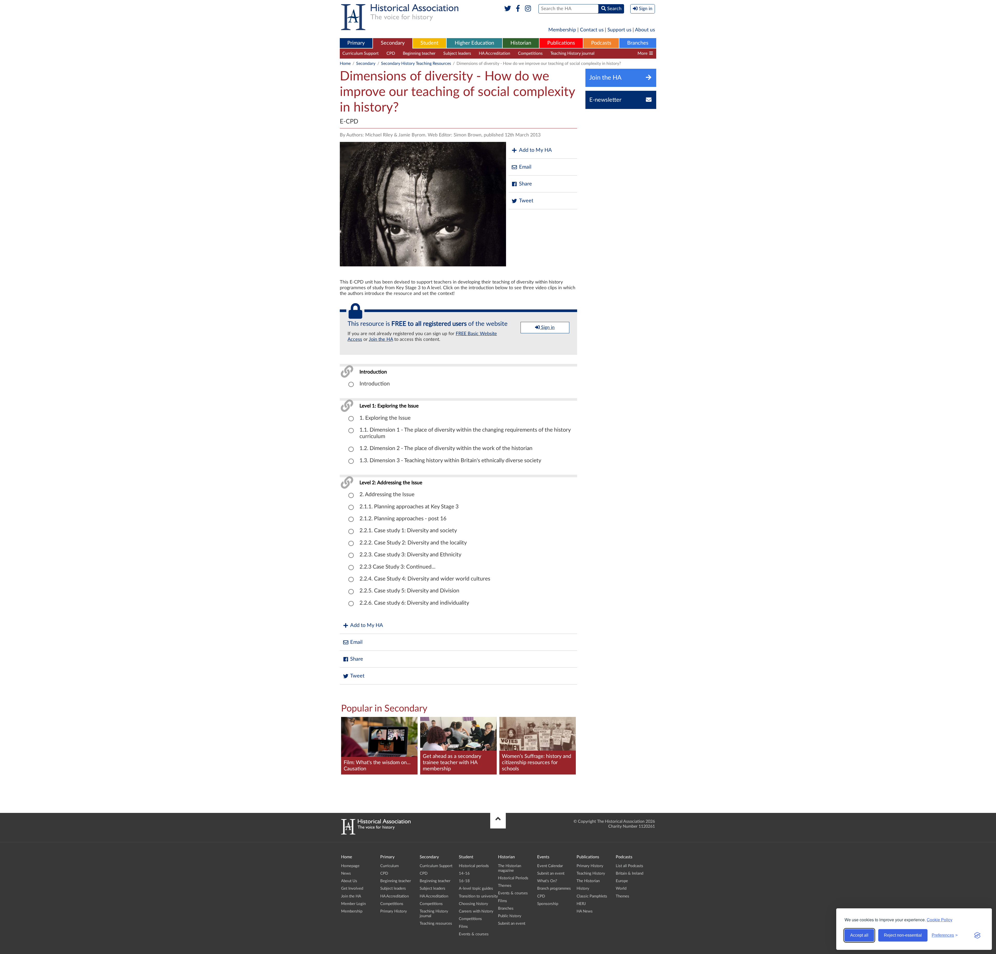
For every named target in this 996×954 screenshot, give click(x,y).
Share (525, 183)
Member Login (353, 904)
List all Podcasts (629, 866)
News (346, 873)
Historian (520, 43)
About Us (349, 881)
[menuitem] (356, 43)
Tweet (526, 200)
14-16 (464, 873)
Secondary (393, 43)
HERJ (581, 904)
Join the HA (381, 339)
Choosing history (473, 904)
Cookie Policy (939, 920)
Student (429, 43)
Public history (509, 916)
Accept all (859, 935)
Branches (637, 43)
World (621, 888)
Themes (504, 886)
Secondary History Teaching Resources (416, 63)
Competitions (530, 53)
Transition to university (478, 896)
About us (645, 29)
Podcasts (601, 43)
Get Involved (352, 888)
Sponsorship (547, 904)
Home (345, 63)
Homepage (350, 866)
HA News (585, 911)
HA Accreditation (494, 53)
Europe (622, 881)
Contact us (592, 29)
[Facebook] (518, 8)
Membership (562, 29)
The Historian (588, 881)
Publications (561, 43)
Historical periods (474, 866)
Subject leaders (457, 53)
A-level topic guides (476, 888)
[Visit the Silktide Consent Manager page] (977, 935)
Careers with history (476, 911)
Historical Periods (513, 878)
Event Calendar (550, 866)
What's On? (547, 881)
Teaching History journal (572, 53)
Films (463, 927)
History (583, 888)
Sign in (547, 327)
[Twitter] (507, 8)
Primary (356, 43)
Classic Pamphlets (592, 896)
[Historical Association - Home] (376, 833)
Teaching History (591, 873)
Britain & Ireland (629, 873)
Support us (619, 29)
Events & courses (474, 934)
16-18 (464, 881)
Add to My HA (535, 150)
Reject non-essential (903, 935)
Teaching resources (619, 53)
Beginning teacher (419, 53)
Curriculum (389, 866)
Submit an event (511, 923)
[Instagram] (528, 8)
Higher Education (474, 43)
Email (525, 167)
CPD (390, 53)
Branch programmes (554, 888)
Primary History (393, 911)
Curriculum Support (360, 53)
